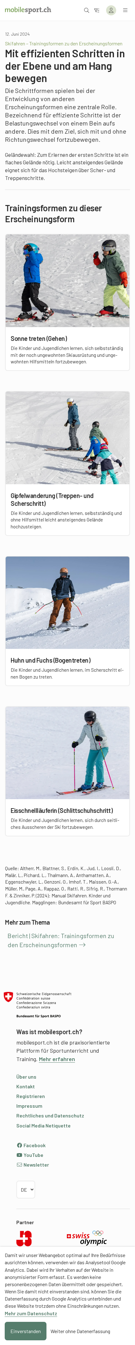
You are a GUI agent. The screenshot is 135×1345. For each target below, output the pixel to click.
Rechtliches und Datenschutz (50, 1115)
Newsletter (36, 1165)
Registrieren (30, 1096)
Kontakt (25, 1086)
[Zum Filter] (97, 10)
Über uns (26, 1077)
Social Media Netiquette (43, 1125)
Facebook (34, 1145)
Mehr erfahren (57, 1058)
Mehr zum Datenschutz (31, 1313)
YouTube (33, 1155)
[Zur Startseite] (28, 10)
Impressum (29, 1106)
